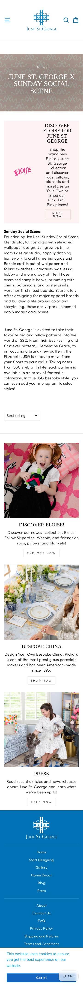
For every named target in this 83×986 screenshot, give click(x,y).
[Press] (41, 729)
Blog (41, 883)
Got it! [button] (41, 978)
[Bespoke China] (41, 602)
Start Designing (41, 860)
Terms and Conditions (41, 944)
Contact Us (41, 913)
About (41, 905)
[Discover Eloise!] (41, 480)
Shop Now (41, 680)
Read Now (41, 802)
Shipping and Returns (41, 936)
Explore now (41, 553)
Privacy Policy (41, 928)
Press (41, 890)
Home (40, 67)
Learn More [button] (32, 966)
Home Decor (41, 875)
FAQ (41, 920)
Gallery (41, 867)
